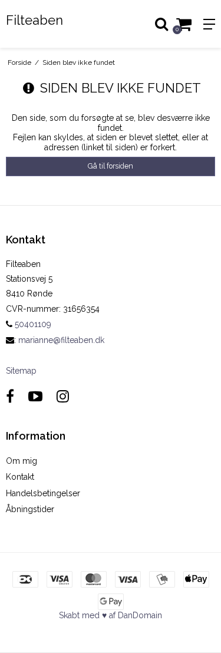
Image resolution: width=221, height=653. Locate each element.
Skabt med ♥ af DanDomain (110, 615)
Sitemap (21, 370)
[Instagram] (63, 396)
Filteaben (34, 20)
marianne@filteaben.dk (61, 340)
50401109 (31, 324)
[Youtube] (35, 396)
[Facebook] (10, 396)
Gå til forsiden (110, 165)
